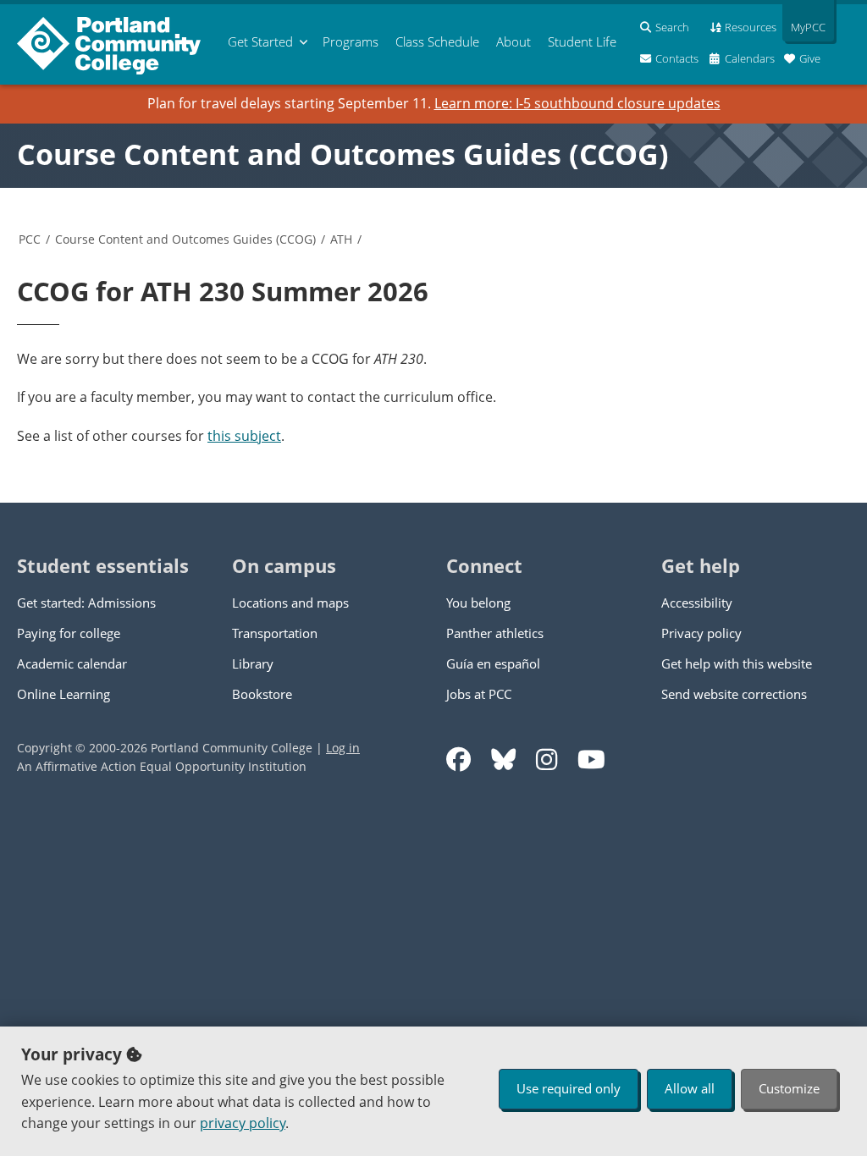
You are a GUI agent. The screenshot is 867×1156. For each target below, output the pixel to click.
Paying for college (68, 633)
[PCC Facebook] (458, 759)
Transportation (275, 633)
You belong (478, 602)
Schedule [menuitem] (437, 41)
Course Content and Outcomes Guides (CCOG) (343, 154)
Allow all (690, 1088)
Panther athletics (495, 633)
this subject (244, 436)
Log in (343, 748)
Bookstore (262, 693)
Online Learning (63, 693)
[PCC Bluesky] (503, 759)
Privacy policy (701, 633)
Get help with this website (736, 663)
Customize (789, 1088)
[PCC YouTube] (591, 759)
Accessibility (696, 602)
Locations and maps (290, 602)
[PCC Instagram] (546, 759)
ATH (341, 239)
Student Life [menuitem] (582, 41)
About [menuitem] (513, 41)
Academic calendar (72, 663)
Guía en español (493, 663)
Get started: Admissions (86, 602)
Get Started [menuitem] (260, 41)
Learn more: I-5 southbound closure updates (577, 103)
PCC (30, 239)
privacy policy (242, 1123)
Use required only (568, 1088)
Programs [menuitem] (350, 41)
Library (252, 663)
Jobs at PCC (478, 693)
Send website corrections (734, 693)
